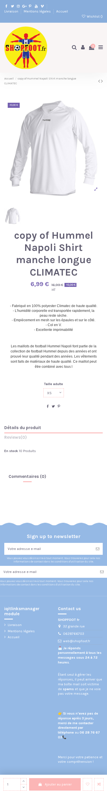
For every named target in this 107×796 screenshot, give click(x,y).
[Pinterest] (59, 406)
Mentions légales (38, 11)
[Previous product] (99, 81)
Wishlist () (94, 16)
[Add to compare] (99, 784)
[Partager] (48, 406)
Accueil (62, 11)
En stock (11, 451)
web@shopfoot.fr (76, 641)
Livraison (11, 11)
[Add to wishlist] (87, 784)
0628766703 (73, 634)
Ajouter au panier (58, 784)
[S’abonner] (97, 549)
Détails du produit (22, 427)
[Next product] (102, 81)
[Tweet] (53, 406)
